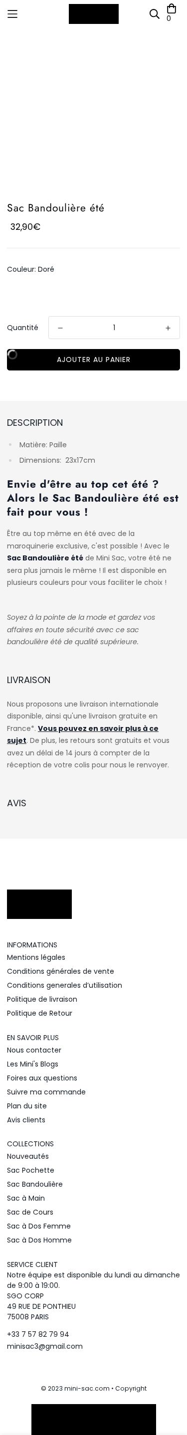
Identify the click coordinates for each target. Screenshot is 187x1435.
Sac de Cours (30, 1212)
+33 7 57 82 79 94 (38, 1334)
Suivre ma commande (46, 1092)
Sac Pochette (30, 1170)
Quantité (22, 328)
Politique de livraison (42, 999)
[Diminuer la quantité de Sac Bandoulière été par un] (60, 328)
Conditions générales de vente (60, 971)
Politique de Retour (39, 1013)
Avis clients (26, 1120)
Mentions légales (36, 957)
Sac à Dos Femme (39, 1226)
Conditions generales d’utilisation (64, 985)
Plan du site (27, 1106)
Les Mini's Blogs (32, 1064)
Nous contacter (34, 1050)
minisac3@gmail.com (45, 1346)
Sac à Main (26, 1198)
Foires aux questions (42, 1078)
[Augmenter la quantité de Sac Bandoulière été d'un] (168, 328)
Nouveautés (28, 1156)
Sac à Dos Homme (39, 1240)
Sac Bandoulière (35, 1184)
